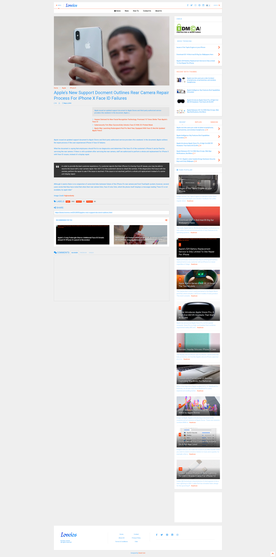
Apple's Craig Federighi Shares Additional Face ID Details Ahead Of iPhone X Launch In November (81, 239)
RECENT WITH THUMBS (187, 72)
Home (118, 11)
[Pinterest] (199, 5)
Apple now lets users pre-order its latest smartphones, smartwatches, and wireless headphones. (201, 80)
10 (180, 469)
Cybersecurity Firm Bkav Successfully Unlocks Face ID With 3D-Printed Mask (123, 125)
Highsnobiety (69, 196)
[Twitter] (162, 535)
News (127, 11)
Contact (136, 534)
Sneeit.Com (141, 553)
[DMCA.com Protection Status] (189, 32)
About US (121, 538)
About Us (158, 11)
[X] (191, 5)
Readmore (190, 201)
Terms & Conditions (121, 541)
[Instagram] (195, 5)
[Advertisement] (198, 507)
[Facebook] (187, 5)
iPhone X (73, 88)
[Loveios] (71, 6)
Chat (136, 541)
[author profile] (59, 103)
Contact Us (147, 11)
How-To (136, 11)
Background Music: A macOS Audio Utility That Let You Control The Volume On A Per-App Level (197, 442)
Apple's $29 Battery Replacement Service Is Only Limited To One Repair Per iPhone (196, 252)
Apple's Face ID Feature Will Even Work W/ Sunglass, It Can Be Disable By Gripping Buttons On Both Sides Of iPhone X (139, 239)
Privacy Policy (136, 538)
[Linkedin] (203, 5)
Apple (64, 88)
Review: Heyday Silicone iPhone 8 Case (197, 349)
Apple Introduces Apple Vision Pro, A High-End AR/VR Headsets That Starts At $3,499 (197, 315)
